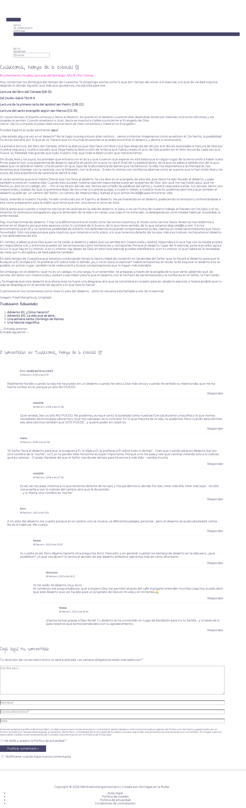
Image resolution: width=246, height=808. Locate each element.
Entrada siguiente (14, 332)
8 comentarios (10, 75)
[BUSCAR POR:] (32, 55)
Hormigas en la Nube (154, 787)
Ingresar (20, 51)
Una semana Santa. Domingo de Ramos (35, 319)
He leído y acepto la (35, 741)
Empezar (19, 31)
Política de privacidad (49, 741)
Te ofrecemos (23, 28)
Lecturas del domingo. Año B (54, 75)
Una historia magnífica (23, 322)
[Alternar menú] (127, 34)
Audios (28, 75)
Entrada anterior (13, 329)
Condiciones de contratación (115, 803)
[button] (14, 58)
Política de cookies (115, 796)
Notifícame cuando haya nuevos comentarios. (38, 756)
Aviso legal (115, 793)
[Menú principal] (13, 19)
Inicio (17, 25)
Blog (17, 48)
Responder (215, 393)
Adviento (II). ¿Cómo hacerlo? (28, 312)
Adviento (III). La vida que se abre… (31, 315)
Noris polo (52, 572)
